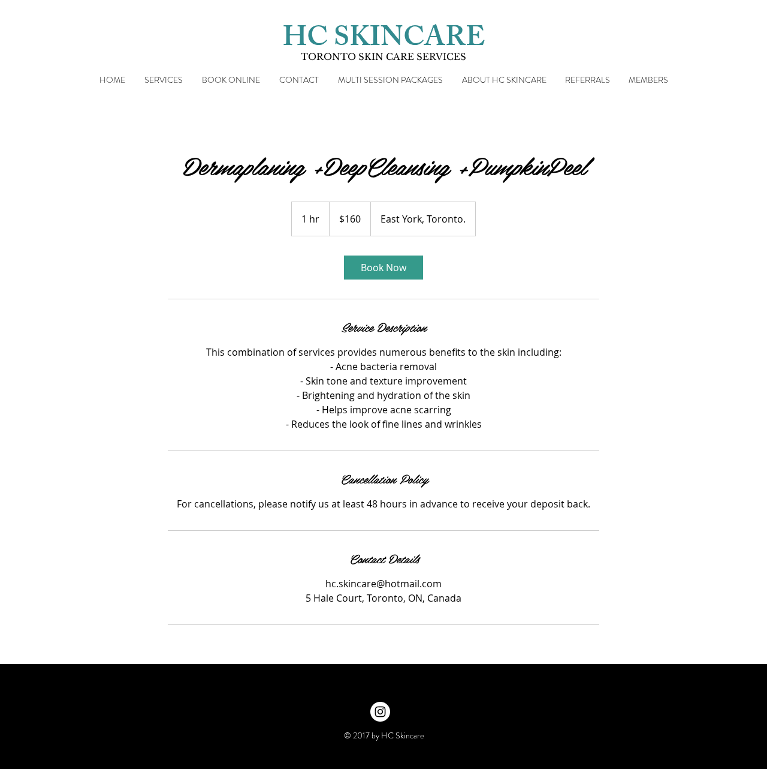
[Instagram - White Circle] (380, 712)
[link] (383, 268)
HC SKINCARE (384, 40)
